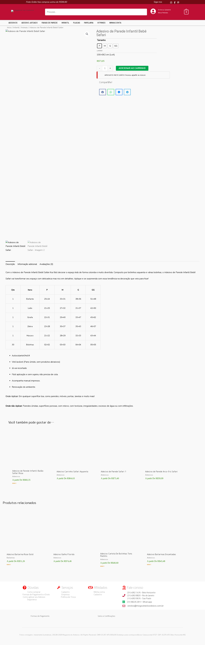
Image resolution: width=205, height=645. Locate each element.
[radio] (99, 46)
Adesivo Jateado (29, 22)
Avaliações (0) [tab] (46, 264)
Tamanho (101, 40)
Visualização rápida (30, 465)
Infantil (65, 22)
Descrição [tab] (10, 264)
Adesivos (13, 22)
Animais (24, 27)
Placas (76, 22)
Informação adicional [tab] (27, 264)
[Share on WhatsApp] (110, 92)
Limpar (99, 51)
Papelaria (88, 22)
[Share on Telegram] (127, 92)
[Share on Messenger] (119, 92)
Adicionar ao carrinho (132, 68)
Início (9, 27)
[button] (87, 34)
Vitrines (101, 22)
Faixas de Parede (50, 22)
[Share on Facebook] (102, 92)
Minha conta (115, 22)
